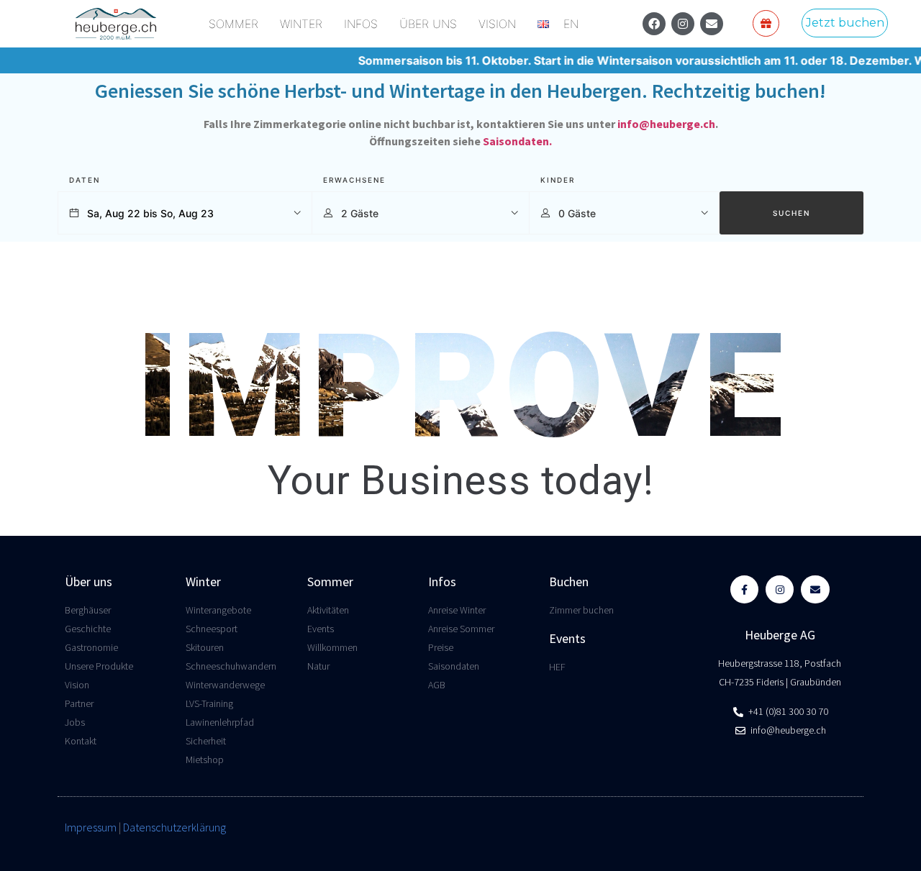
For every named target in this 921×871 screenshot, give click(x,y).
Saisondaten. (517, 141)
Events (567, 638)
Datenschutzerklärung (174, 827)
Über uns (88, 581)
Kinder (557, 179)
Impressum (91, 827)
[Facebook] (654, 23)
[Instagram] (682, 23)
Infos (442, 581)
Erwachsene (354, 179)
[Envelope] (711, 23)
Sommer (330, 581)
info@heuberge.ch (666, 124)
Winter (203, 581)
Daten (84, 179)
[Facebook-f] (744, 589)
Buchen (569, 581)
